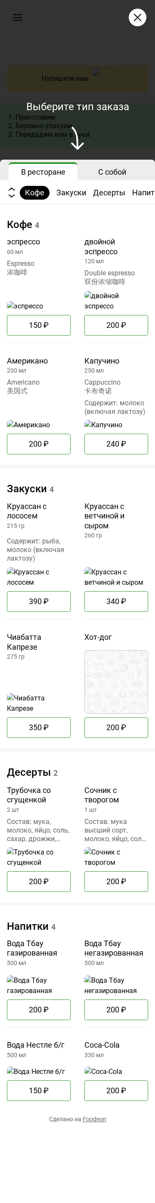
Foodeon (94, 1119)
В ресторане (43, 171)
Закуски (71, 192)
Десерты (109, 192)
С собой (112, 171)
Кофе (34, 192)
